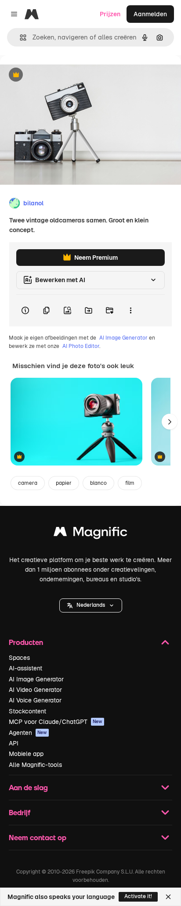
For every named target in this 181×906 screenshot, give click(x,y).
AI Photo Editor (80, 346)
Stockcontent (27, 711)
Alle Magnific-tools (35, 765)
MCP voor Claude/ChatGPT (55, 722)
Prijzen (110, 14)
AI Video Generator (35, 690)
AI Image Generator (123, 337)
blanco (98, 483)
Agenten (28, 733)
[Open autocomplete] (19, 37)
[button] (90, 605)
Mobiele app (26, 754)
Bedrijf (19, 812)
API (13, 743)
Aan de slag (28, 787)
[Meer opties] (130, 310)
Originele (58, 75)
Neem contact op (37, 837)
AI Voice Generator (35, 700)
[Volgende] (169, 422)
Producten (26, 642)
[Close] (168, 897)
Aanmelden (150, 14)
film (129, 483)
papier (64, 483)
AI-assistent (25, 668)
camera (27, 483)
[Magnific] (90, 534)
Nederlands (90, 605)
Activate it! (138, 896)
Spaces (19, 658)
